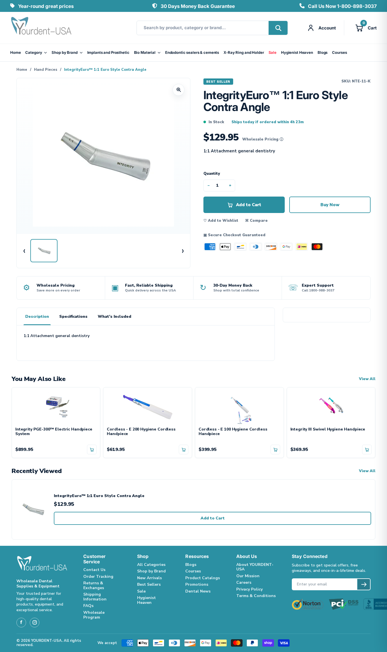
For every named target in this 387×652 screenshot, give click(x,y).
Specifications (73, 316)
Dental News (197, 591)
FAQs (88, 605)
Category (33, 52)
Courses (339, 52)
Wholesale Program (94, 615)
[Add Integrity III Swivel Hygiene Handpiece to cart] (367, 449)
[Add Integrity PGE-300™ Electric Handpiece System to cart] (92, 449)
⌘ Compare (256, 220)
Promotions (196, 584)
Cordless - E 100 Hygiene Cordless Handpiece (233, 432)
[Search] (278, 28)
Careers (243, 582)
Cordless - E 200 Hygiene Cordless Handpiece (141, 432)
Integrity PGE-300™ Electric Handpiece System (53, 432)
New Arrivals (149, 578)
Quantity (211, 173)
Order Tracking (98, 576)
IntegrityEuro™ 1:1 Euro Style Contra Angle (99, 496)
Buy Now (329, 205)
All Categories (151, 564)
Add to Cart (213, 518)
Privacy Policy (249, 589)
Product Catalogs (202, 578)
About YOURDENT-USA (254, 567)
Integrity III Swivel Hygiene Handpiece (327, 429)
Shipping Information (95, 597)
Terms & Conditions (256, 595)
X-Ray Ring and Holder (244, 52)
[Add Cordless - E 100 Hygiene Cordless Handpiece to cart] (275, 449)
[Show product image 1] (44, 250)
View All (367, 379)
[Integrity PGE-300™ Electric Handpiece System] (56, 407)
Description (37, 316)
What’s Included (114, 316)
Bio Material (145, 52)
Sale (273, 52)
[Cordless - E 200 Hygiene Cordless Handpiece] (147, 407)
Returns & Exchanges (93, 585)
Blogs (323, 52)
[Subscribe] (363, 584)
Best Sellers (149, 584)
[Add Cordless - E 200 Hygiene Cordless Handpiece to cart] (183, 449)
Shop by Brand (64, 52)
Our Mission (248, 576)
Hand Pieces (45, 69)
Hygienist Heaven (297, 52)
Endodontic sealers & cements (192, 52)
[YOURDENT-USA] (41, 27)
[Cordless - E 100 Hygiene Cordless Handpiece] (239, 407)
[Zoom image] (178, 90)
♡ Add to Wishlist (220, 220)
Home (15, 52)
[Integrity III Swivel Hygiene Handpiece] (331, 407)
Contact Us (94, 569)
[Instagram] (34, 622)
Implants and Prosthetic (108, 52)
